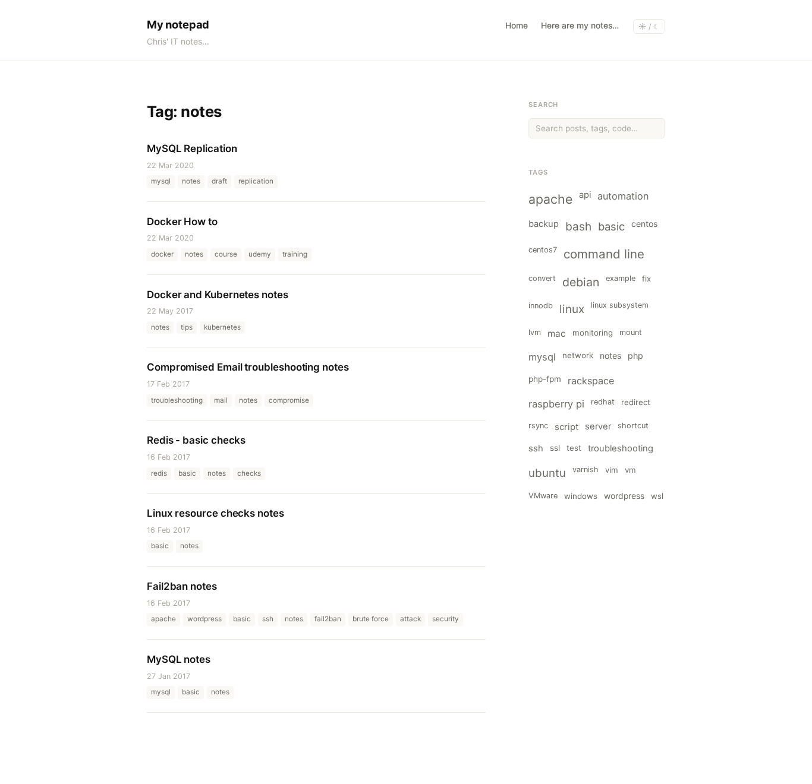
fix (646, 278)
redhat (603, 401)
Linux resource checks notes (215, 513)
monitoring (592, 332)
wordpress (624, 496)
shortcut (633, 425)
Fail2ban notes (182, 586)
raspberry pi (556, 404)
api (585, 194)
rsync (538, 425)
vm (630, 470)
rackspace (591, 381)
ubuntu (547, 473)
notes (610, 355)
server (598, 426)
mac (556, 333)
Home (516, 25)
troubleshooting (620, 448)
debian (580, 282)
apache (550, 199)
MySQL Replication (192, 148)
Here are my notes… (580, 25)
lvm (534, 332)
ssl (555, 448)
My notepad (178, 24)
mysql (542, 357)
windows (580, 496)
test (573, 448)
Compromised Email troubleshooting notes (248, 367)
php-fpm (544, 379)
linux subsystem (620, 305)
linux (571, 309)
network (577, 355)
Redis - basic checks (196, 440)
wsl (657, 496)
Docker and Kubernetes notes (217, 295)
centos (644, 224)
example (620, 278)
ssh (535, 448)
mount (630, 332)
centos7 (542, 249)
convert (542, 278)
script (566, 426)
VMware (543, 495)
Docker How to (182, 221)
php (635, 355)
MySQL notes (178, 659)
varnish (585, 469)
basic (611, 226)
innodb (540, 305)
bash (578, 226)
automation (623, 196)
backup (543, 224)
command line (604, 253)
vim (611, 470)
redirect (635, 402)
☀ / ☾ (649, 26)
